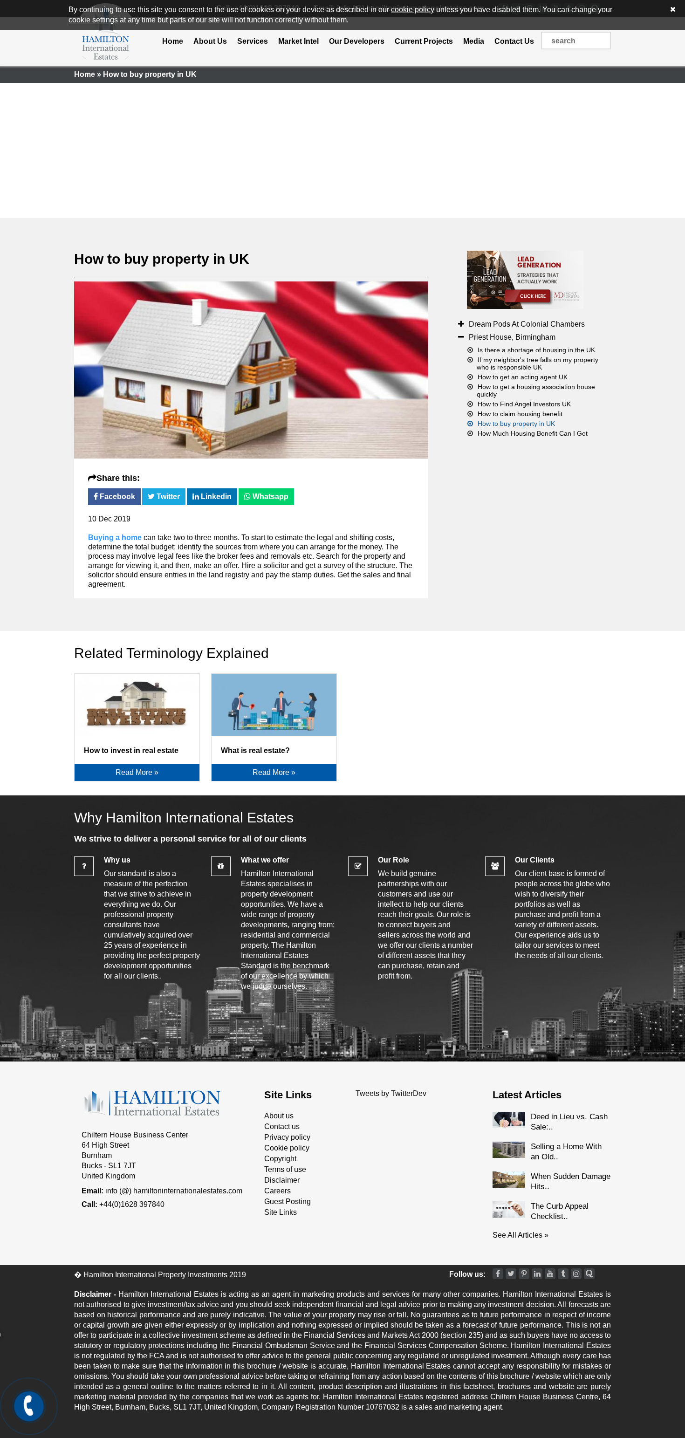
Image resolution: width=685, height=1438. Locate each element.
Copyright (280, 1159)
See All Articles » (520, 1235)
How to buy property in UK (161, 259)
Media (473, 41)
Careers (277, 1191)
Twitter (167, 496)
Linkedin (215, 496)
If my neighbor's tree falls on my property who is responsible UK (537, 363)
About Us (210, 41)
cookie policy (412, 10)
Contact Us (514, 41)
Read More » (137, 772)
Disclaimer (282, 1180)
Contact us (282, 1126)
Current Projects (424, 41)
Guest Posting (287, 1201)
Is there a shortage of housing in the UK (536, 350)
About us (279, 1116)
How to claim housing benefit (520, 414)
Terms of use (285, 1169)
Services (252, 41)
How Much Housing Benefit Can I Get (533, 433)
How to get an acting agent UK (523, 377)
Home (172, 41)
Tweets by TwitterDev (391, 1093)
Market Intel (298, 41)
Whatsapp (269, 496)
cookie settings (93, 20)
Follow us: (467, 1274)
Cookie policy (286, 1148)
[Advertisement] (342, 148)
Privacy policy (287, 1137)
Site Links (280, 1212)
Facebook (116, 496)
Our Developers (356, 41)
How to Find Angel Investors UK (524, 404)
